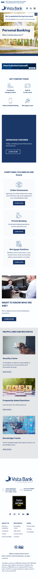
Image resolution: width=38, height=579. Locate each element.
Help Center (17, 531)
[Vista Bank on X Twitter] (19, 514)
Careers (4, 534)
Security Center (18, 534)
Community (5, 531)
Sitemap (29, 529)
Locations (16, 536)
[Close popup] (36, 14)
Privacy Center (31, 526)
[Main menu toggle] (35, 8)
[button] (31, 8)
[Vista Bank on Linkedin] (23, 514)
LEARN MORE (19, 203)
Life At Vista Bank (7, 536)
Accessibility (30, 532)
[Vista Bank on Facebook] (10, 514)
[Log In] (27, 8)
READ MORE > (7, 372)
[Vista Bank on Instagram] (15, 514)
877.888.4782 (11, 492)
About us (5, 523)
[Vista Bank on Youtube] (28, 514)
